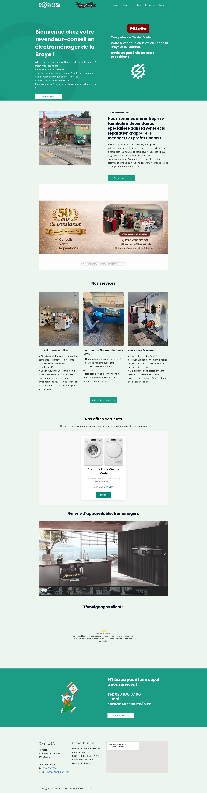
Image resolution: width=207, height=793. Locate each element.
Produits (137, 5)
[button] (103, 400)
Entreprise (150, 5)
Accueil (116, 5)
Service (126, 5)
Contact (162, 5)
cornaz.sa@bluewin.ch (58, 771)
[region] (103, 558)
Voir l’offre (103, 494)
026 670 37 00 (49, 768)
